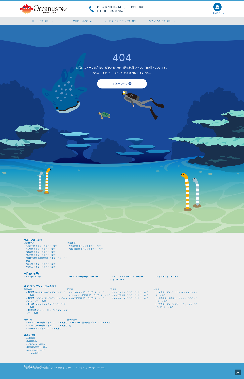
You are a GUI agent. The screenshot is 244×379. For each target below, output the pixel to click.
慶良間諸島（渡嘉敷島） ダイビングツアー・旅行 (46, 259)
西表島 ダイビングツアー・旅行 (41, 263)
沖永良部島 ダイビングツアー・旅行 (86, 249)
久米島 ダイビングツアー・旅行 (41, 254)
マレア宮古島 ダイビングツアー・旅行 (130, 295)
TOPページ (120, 83)
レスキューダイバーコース (166, 276)
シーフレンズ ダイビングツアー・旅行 (87, 292)
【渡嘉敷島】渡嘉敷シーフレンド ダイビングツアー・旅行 (176, 299)
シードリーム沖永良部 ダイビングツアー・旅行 (90, 324)
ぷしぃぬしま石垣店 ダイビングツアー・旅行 (90, 295)
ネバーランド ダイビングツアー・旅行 (44, 328)
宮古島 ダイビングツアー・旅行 (41, 252)
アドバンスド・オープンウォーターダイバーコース (126, 278)
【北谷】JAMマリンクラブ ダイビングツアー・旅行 (46, 305)
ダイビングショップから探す (120, 20)
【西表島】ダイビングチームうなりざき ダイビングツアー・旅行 (176, 305)
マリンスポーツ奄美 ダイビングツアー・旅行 (47, 322)
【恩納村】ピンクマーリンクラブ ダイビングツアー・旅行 (46, 311)
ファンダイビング (33, 276)
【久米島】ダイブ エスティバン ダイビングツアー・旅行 (176, 293)
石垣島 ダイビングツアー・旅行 (41, 249)
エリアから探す (40, 20)
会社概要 (31, 338)
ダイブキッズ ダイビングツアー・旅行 (130, 298)
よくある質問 (33, 353)
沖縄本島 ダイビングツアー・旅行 (42, 246)
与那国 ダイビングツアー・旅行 (41, 266)
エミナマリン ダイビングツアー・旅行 (130, 292)
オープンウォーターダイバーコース (84, 276)
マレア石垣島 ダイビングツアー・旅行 (87, 298)
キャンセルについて (36, 350)
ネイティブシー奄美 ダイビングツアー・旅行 (47, 325)
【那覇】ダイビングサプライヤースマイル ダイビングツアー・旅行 (46, 299)
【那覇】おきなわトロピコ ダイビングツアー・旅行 (45, 293)
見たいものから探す (160, 20)
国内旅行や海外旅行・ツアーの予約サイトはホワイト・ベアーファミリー (61, 368)
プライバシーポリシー (37, 344)
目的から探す (80, 20)
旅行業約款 (32, 341)
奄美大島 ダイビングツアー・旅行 (85, 246)
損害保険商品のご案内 (37, 347)
